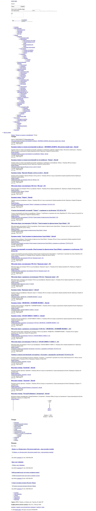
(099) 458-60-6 (30, 20)
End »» (49, 410)
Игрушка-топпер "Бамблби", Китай (23, 367)
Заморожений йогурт (19, 432)
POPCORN (18, 509)
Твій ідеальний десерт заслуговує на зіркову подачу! (25, 472)
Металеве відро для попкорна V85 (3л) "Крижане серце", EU (31, 264)
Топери (19, 436)
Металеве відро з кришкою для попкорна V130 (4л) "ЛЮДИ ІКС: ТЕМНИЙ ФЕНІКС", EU (41, 329)
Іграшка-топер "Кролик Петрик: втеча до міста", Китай (29, 173)
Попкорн (16, 422)
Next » (49, 408)
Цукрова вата (17, 428)
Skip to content (7, 132)
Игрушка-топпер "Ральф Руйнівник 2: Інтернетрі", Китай (30, 393)
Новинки (16, 437)
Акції (15, 438)
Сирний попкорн (18, 425)
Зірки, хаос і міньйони (17, 462)
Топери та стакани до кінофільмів (23, 433)
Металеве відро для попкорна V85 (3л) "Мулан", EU (28, 186)
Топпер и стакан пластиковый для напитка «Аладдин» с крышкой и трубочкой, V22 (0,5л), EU (42, 354)
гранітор (38, 507)
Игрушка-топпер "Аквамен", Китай (23, 380)
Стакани (19, 434)
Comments (19, 457)
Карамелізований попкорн (21, 424)
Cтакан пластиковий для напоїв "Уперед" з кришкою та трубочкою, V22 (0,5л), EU (38, 210)
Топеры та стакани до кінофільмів (24, 135)
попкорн (13, 507)
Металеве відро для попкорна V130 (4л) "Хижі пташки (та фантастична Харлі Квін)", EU (40, 223)
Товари (13, 135)
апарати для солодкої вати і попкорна (26, 507)
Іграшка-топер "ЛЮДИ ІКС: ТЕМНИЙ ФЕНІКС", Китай (30, 303)
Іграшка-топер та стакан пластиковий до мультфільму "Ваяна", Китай (34, 160)
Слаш (15, 429)
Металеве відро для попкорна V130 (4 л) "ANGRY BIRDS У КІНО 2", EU (35, 341)
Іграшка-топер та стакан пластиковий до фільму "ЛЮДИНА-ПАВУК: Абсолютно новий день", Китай (44, 147)
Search (12, 3)
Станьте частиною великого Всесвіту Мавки (24, 482)
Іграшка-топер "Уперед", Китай (21, 197)
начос (43, 507)
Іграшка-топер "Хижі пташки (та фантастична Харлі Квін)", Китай (33, 236)
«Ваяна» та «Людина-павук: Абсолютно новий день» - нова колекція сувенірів (33, 449)
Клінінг (16, 440)
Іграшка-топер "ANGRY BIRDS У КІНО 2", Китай (28, 316)
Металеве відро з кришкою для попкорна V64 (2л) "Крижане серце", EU (35, 277)
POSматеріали (18, 430)
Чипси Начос (17, 426)
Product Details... (15, 152)
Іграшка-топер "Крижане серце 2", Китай (25, 290)
